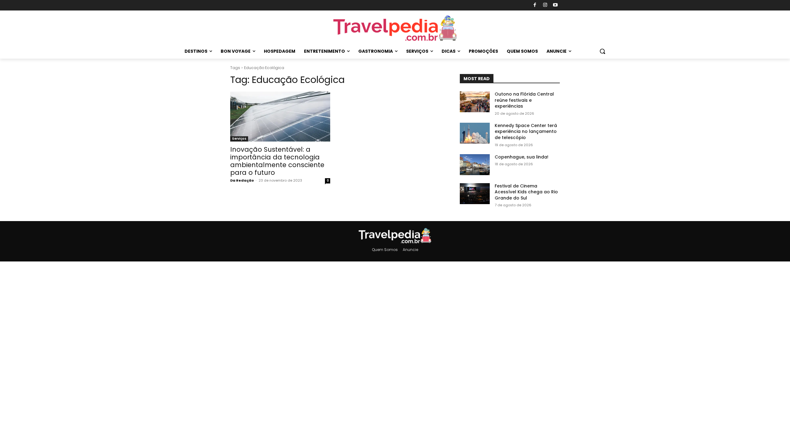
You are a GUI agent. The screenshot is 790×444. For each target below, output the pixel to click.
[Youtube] (555, 5)
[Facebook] (534, 5)
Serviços (239, 138)
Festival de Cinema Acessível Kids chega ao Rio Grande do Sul (526, 192)
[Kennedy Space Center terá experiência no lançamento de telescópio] (475, 133)
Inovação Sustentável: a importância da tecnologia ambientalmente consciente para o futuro (277, 161)
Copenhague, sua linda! (521, 157)
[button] (602, 51)
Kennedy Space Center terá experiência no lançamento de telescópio (526, 131)
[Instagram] (545, 5)
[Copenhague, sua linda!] (475, 164)
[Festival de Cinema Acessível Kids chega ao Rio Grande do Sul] (475, 193)
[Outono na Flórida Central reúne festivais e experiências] (475, 101)
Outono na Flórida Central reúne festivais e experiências (524, 100)
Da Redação (242, 180)
